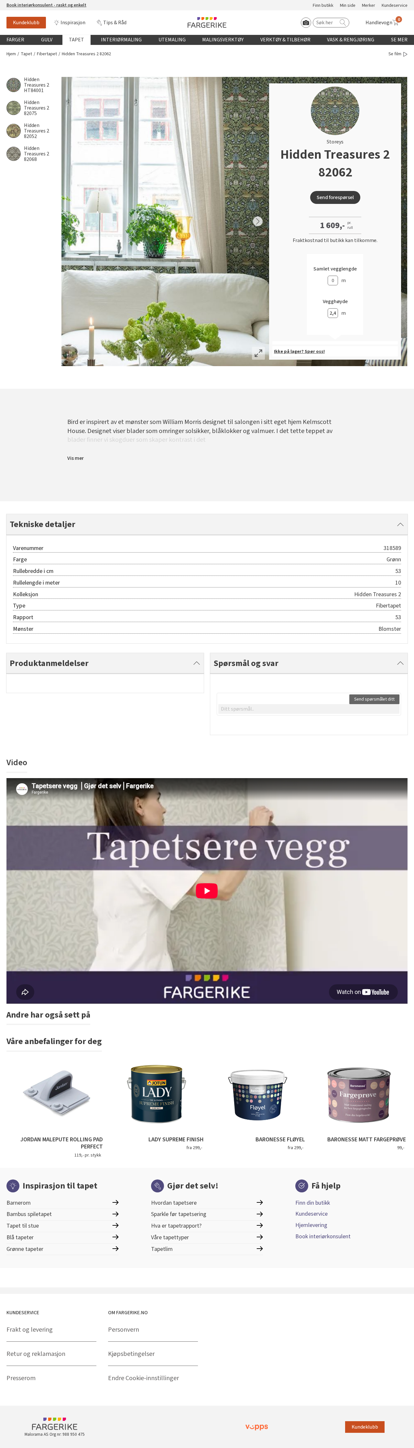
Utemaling (172, 39)
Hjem (11, 54)
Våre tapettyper (170, 1237)
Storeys (335, 141)
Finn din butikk (312, 1203)
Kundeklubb (26, 22)
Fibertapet (47, 54)
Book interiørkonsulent (323, 1236)
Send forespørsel (335, 197)
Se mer (399, 39)
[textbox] (309, 708)
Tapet (76, 39)
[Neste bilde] (258, 221)
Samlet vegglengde (335, 269)
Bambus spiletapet (29, 1214)
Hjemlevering (311, 1225)
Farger (15, 39)
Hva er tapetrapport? (176, 1226)
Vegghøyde (335, 301)
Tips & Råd (114, 22)
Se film (394, 54)
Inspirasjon (72, 22)
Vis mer (75, 458)
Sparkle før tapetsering (178, 1214)
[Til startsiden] (207, 22)
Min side (347, 6)
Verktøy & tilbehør (285, 39)
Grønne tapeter (24, 1249)
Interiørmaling (121, 39)
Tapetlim (162, 1249)
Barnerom (18, 1203)
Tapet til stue (22, 1226)
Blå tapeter (20, 1237)
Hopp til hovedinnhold (25, 3)
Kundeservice (395, 6)
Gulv (46, 39)
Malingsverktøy (223, 39)
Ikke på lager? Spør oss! (299, 351)
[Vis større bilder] (258, 353)
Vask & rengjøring (350, 39)
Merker (368, 6)
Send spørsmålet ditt (374, 699)
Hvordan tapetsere (174, 1203)
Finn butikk (323, 6)
